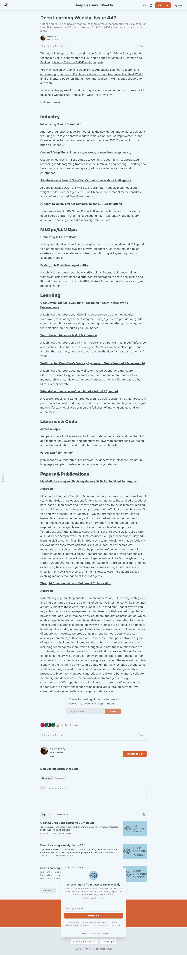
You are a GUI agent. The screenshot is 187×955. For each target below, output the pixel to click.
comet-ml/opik (50, 429)
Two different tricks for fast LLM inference (68, 335)
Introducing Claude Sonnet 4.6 (61, 124)
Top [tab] (43, 814)
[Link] (36, 116)
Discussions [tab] (62, 814)
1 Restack (74, 725)
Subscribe (162, 5)
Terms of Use (107, 922)
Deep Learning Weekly (62, 833)
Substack (79, 948)
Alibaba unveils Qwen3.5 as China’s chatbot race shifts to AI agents (85, 180)
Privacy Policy (115, 925)
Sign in (178, 5)
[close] (121, 871)
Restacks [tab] (59, 778)
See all (46, 890)
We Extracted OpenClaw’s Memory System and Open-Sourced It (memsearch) (92, 363)
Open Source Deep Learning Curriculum (67, 822)
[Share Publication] (151, 5)
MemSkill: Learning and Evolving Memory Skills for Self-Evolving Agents (88, 481)
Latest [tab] (51, 814)
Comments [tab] (47, 778)
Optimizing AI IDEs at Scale (112, 53)
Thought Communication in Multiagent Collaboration (75, 583)
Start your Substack (86, 941)
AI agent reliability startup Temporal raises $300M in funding (81, 204)
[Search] (145, 5)
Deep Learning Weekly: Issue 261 (62, 845)
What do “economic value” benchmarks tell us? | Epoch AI (79, 391)
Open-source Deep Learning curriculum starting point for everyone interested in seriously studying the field (79, 828)
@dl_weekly (104, 95)
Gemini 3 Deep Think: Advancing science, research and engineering (85, 152)
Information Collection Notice (92, 925)
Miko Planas (53, 36)
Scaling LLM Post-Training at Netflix (64, 265)
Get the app (108, 941)
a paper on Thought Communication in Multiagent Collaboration (101, 78)
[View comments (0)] (55, 46)
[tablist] (53, 778)
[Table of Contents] (3, 477)
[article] (93, 830)
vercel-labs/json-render (56, 452)
